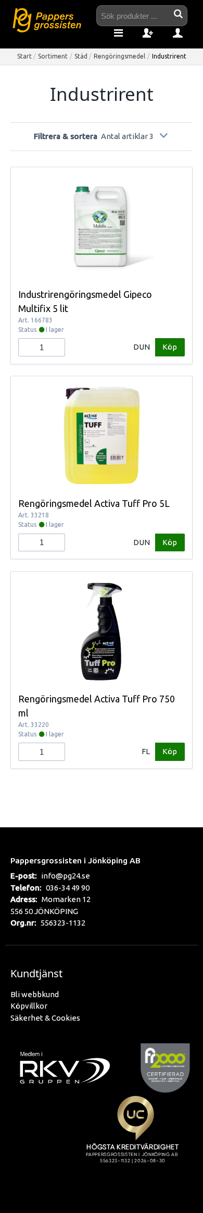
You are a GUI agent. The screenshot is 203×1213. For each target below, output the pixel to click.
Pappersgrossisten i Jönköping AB (75, 860)
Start (24, 56)
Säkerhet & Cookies (45, 1017)
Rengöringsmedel (119, 56)
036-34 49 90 (68, 887)
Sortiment (53, 56)
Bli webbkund (34, 994)
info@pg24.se (65, 875)
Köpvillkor (28, 1005)
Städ (80, 56)
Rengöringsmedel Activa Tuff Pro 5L (94, 503)
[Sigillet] (135, 1141)
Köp (169, 346)
